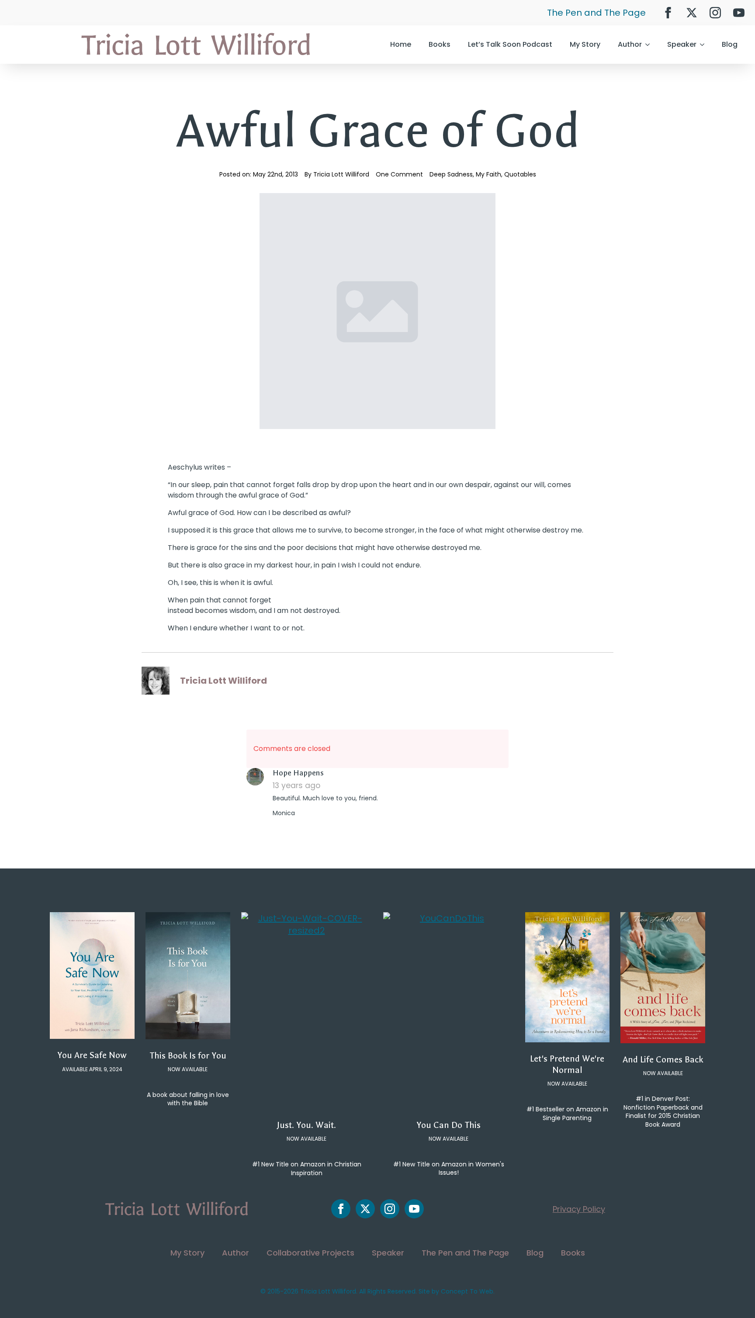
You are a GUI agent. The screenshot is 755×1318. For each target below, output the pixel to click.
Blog (730, 44)
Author (630, 44)
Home (400, 44)
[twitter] (691, 12)
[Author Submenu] (650, 44)
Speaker (681, 44)
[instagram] (715, 12)
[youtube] (739, 12)
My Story (585, 44)
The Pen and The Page (596, 13)
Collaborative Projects (310, 1252)
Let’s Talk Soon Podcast (510, 44)
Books (439, 44)
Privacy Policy (579, 1209)
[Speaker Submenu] (704, 44)
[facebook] (668, 12)
